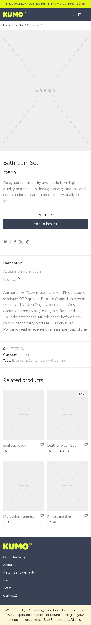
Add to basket (45, 224)
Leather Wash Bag (62, 445)
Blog (6, 580)
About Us (10, 565)
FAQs (7, 588)
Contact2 (10, 595)
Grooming (58, 360)
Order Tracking (14, 557)
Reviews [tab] (11, 279)
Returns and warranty (19, 572)
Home (7, 25)
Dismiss (76, 620)
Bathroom (19, 360)
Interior (18, 25)
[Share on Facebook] (15, 242)
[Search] (73, 14)
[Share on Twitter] (21, 242)
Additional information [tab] (22, 271)
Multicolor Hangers (18, 516)
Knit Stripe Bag (59, 516)
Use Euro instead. (57, 620)
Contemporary (39, 360)
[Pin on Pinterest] (28, 242)
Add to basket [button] (12, 451)
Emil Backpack (14, 445)
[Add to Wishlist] (7, 242)
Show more (33, 451)
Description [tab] (12, 263)
